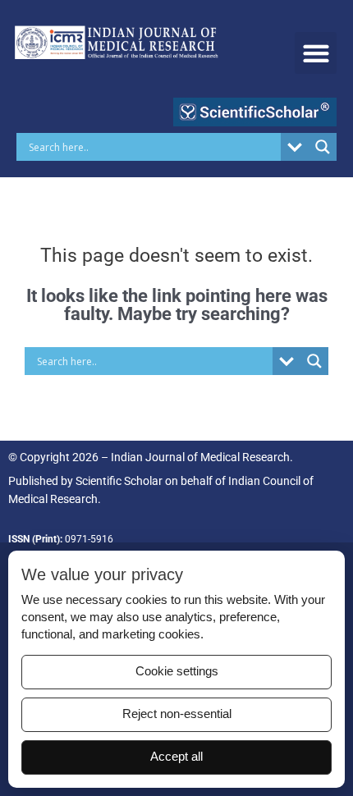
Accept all (176, 756)
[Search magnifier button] (323, 147)
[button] (316, 53)
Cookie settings (176, 671)
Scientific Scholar (119, 480)
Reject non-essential (177, 714)
